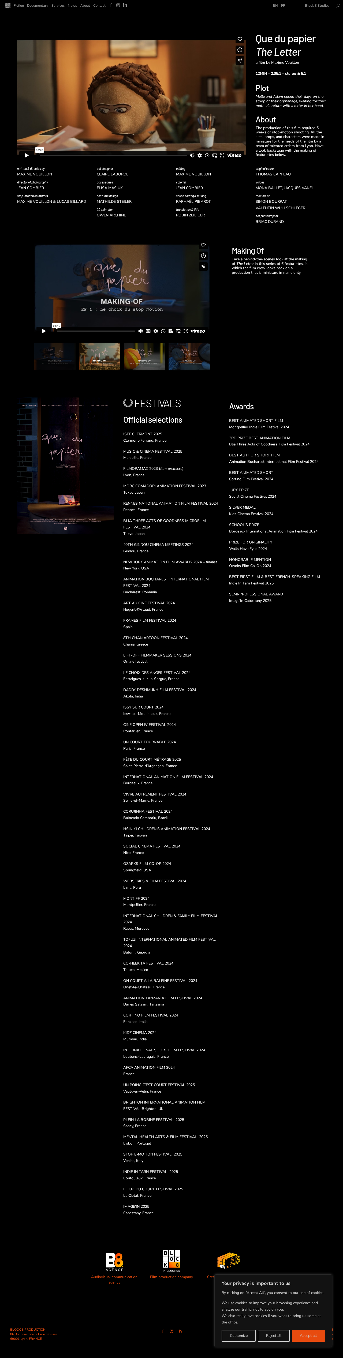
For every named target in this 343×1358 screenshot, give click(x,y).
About (85, 6)
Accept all (308, 1335)
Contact (99, 6)
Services (58, 6)
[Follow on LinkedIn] (180, 1331)
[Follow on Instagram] (171, 1331)
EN (275, 6)
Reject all (273, 1335)
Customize (239, 1335)
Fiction (19, 6)
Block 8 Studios (317, 6)
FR (283, 6)
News (72, 6)
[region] (273, 1310)
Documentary (37, 6)
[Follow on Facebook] (163, 1331)
